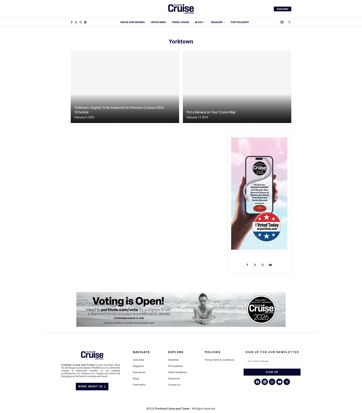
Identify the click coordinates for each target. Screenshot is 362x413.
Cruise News (158, 22)
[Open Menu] (282, 22)
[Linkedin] (85, 22)
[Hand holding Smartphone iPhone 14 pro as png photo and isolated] (259, 138)
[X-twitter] (287, 382)
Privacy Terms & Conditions (219, 360)
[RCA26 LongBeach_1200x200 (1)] (181, 293)
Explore (176, 352)
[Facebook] (72, 22)
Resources (174, 378)
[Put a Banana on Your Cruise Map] (237, 87)
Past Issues (139, 372)
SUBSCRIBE (282, 9)
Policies (213, 352)
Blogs (199, 22)
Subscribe (138, 360)
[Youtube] (279, 382)
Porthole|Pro (240, 22)
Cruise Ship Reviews (132, 22)
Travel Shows (180, 22)
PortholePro (139, 385)
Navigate (141, 352)
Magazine (138, 366)
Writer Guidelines (177, 372)
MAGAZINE (216, 22)
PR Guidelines (175, 366)
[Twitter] (75, 22)
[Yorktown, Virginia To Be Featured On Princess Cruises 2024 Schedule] (125, 87)
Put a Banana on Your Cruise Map (211, 112)
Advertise (173, 360)
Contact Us (174, 385)
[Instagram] (80, 22)
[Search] (289, 22)
